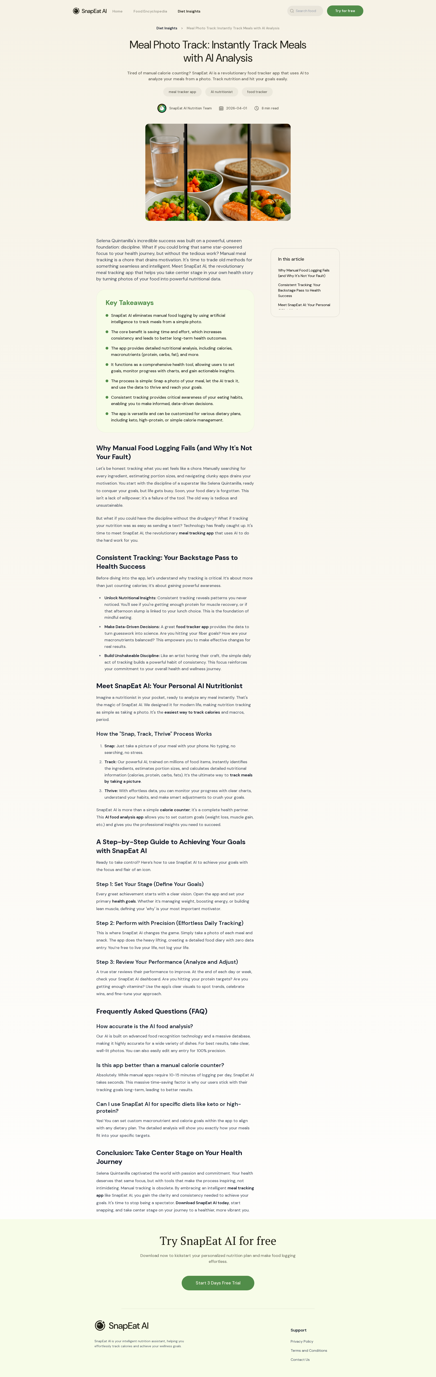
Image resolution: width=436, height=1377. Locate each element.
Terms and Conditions (309, 1350)
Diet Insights (189, 11)
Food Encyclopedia (150, 11)
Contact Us (300, 1359)
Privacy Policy (302, 1341)
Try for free (345, 10)
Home (117, 11)
